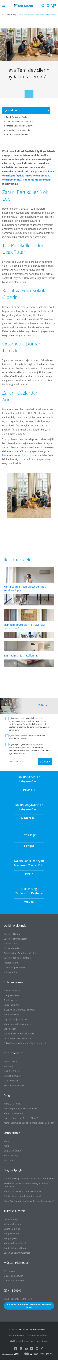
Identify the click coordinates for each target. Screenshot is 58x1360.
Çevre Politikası (11, 1004)
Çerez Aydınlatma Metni (37, 1335)
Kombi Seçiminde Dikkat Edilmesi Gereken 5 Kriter (29, 1122)
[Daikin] (23, 5)
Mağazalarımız (11, 1061)
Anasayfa (6, 14)
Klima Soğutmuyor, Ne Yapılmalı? (20, 1108)
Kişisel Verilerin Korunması (17, 1024)
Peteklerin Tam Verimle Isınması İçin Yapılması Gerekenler (27, 1185)
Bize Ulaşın (9, 1271)
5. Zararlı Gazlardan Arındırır (16, 134)
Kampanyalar (10, 1238)
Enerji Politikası (11, 995)
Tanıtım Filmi (10, 943)
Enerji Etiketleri (11, 1233)
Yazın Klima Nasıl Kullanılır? (21, 655)
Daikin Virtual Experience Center (20, 953)
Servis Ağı (8, 1066)
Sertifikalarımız (11, 1000)
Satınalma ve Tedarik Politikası (19, 1033)
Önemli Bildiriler (12, 1228)
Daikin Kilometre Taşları (16, 938)
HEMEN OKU (29, 902)
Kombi (7, 1145)
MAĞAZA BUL (29, 818)
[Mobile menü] (3, 6)
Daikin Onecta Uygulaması (17, 1252)
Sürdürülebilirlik (12, 990)
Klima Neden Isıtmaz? (14, 1113)
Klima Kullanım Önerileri (16, 1243)
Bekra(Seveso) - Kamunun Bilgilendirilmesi (25, 1043)
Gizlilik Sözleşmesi (16, 1335)
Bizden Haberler (12, 948)
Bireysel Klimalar (12, 1075)
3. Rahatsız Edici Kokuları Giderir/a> (19, 125)
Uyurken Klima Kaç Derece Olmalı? (21, 1118)
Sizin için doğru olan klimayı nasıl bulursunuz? (25, 626)
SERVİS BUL (29, 790)
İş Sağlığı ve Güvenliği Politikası (19, 1009)
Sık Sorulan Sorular (13, 1275)
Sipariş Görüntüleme (14, 1280)
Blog (14, 14)
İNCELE (29, 874)
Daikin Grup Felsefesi (14, 967)
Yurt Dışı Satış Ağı (12, 1071)
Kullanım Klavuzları (13, 1224)
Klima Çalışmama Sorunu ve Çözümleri (23, 1191)
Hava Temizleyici (12, 1155)
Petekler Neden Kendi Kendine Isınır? (22, 1196)
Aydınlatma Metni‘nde (18, 735)
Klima (6, 1141)
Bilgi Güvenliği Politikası (15, 1019)
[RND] (49, 1354)
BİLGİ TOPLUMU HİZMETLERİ (18, 1298)
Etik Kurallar (10, 1028)
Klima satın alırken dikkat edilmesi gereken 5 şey (25, 588)
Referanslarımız (11, 962)
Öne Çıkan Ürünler (13, 1150)
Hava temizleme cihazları (16, 455)
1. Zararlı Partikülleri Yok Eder (16, 117)
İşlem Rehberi (42, 1341)
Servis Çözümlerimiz (14, 1085)
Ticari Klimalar (11, 1080)
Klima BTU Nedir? (12, 1103)
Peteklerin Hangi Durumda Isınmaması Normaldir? (29, 1178)
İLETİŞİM (29, 846)
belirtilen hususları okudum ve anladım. (27, 737)
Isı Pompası (9, 1160)
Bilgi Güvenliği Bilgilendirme (21, 1341)
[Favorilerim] (48, 5)
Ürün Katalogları (12, 1219)
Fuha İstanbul (10, 972)
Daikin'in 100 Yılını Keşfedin (17, 957)
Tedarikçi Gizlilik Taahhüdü (17, 1038)
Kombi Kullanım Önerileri (16, 1248)
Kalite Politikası (11, 1014)
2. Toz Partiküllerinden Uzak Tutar (18, 121)
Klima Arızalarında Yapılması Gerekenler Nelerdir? (29, 1201)
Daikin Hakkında (12, 934)
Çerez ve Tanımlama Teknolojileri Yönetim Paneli (29, 1306)
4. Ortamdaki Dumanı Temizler (17, 130)
